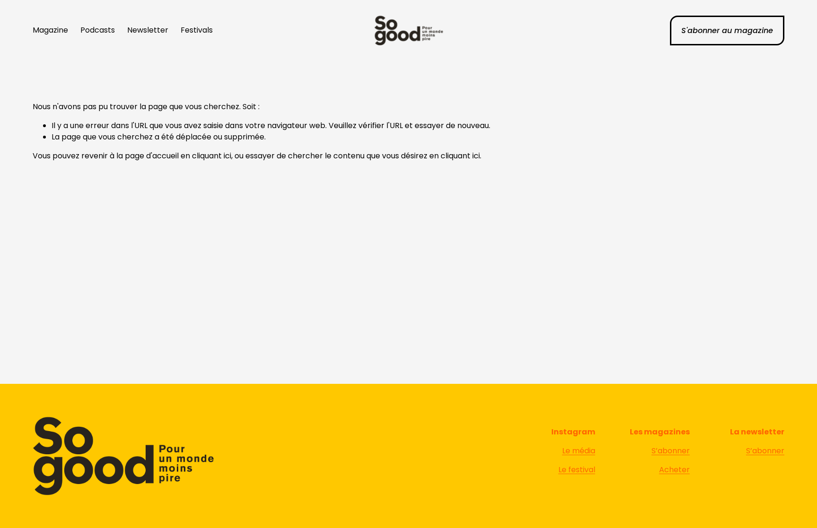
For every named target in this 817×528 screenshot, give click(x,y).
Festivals (197, 30)
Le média (578, 450)
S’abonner (671, 450)
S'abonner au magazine (727, 30)
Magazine (50, 30)
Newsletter (147, 30)
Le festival (576, 469)
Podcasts (97, 30)
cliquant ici (211, 155)
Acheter (674, 469)
